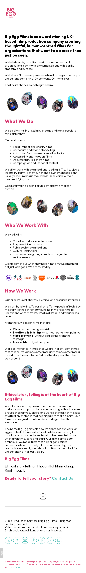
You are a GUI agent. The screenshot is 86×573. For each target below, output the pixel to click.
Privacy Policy (14, 567)
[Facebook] (41, 540)
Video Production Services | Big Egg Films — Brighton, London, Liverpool (38, 522)
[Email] (25, 540)
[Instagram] (16, 540)
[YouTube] (50, 540)
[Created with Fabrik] (1, 553)
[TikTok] (33, 540)
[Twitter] (8, 540)
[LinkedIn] (58, 540)
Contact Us (62, 478)
